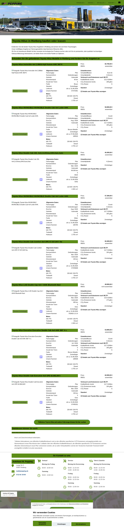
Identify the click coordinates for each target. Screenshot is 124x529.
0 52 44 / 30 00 (21, 474)
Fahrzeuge (80, 3)
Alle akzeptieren (81, 524)
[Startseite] (11, 3)
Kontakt (111, 3)
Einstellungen (61, 524)
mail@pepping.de (22, 471)
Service (90, 3)
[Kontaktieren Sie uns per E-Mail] (119, 2)
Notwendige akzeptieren (42, 523)
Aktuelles (100, 3)
